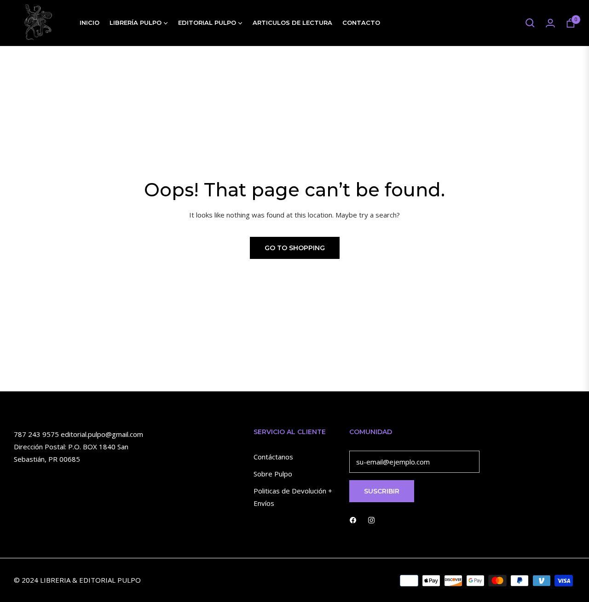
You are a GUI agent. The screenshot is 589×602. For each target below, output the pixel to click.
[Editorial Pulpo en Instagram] (371, 519)
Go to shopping (295, 248)
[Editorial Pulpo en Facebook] (353, 519)
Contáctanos (273, 456)
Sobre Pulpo (273, 473)
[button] (530, 22)
